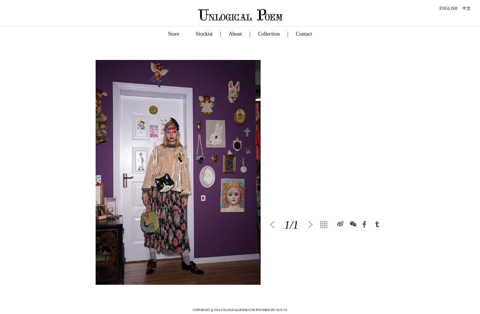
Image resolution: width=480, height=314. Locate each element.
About (235, 34)
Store (173, 34)
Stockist (204, 34)
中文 (466, 8)
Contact (304, 34)
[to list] (325, 224)
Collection (269, 34)
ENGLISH (449, 8)
